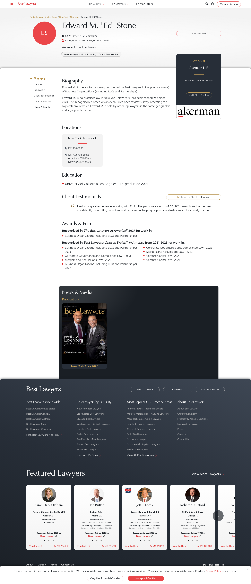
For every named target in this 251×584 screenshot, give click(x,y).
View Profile (34, 546)
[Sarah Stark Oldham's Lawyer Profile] (48, 498)
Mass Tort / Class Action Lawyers (144, 418)
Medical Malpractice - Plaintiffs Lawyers (148, 413)
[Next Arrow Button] (218, 515)
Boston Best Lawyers (88, 444)
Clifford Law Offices (192, 512)
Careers (181, 434)
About (29, 564)
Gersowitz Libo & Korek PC (144, 512)
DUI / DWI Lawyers (137, 434)
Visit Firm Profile (199, 95)
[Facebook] (204, 565)
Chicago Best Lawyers (88, 418)
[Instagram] (211, 565)
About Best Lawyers (188, 408)
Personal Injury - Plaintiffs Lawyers (145, 408)
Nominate (177, 389)
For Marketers (144, 4)
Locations (39, 84)
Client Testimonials (44, 95)
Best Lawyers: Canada (38, 413)
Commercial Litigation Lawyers (143, 444)
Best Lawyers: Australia (38, 418)
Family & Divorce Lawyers (141, 424)
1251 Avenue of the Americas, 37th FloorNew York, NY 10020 (79, 158)
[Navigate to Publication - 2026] (84, 336)
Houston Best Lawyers (89, 429)
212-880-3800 (75, 148)
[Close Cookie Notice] (247, 569)
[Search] (207, 4)
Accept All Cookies (145, 578)
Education (39, 90)
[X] (223, 565)
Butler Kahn (96, 512)
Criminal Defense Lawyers (141, 429)
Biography (40, 78)
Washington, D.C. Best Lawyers (93, 424)
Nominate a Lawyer (187, 424)
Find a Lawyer (36, 17)
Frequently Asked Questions (192, 418)
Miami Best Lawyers (87, 449)
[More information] (56, 536)
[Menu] (11, 4)
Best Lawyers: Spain (36, 424)
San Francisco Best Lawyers (91, 439)
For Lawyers (118, 4)
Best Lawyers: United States (40, 408)
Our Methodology (187, 413)
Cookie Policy (213, 571)
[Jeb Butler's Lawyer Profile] (96, 498)
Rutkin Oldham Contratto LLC (49, 512)
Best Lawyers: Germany (38, 429)
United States (51, 17)
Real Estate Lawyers (137, 449)
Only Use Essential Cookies (105, 578)
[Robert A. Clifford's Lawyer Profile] (192, 498)
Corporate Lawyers (137, 439)
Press (180, 429)
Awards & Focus (43, 101)
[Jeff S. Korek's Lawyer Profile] (144, 498)
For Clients (95, 4)
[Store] (212, 4)
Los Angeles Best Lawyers (90, 413)
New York (63, 17)
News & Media (42, 107)
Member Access (210, 389)
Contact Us (183, 439)
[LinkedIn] (217, 565)
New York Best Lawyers (89, 408)
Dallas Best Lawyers (87, 434)
